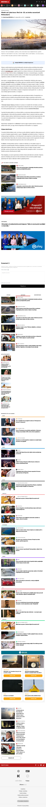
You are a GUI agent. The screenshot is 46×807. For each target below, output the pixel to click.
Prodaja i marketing (23, 791)
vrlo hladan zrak (9, 71)
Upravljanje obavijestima (23, 801)
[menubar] (42, 2)
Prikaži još (11, 758)
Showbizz (15, 5)
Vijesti (4, 5)
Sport (9, 5)
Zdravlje (34, 5)
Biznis (40, 5)
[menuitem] (42, 1)
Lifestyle (21, 5)
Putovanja (27, 5)
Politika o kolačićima (23, 797)
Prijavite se (23, 286)
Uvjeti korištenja (23, 793)
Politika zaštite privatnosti (23, 795)
